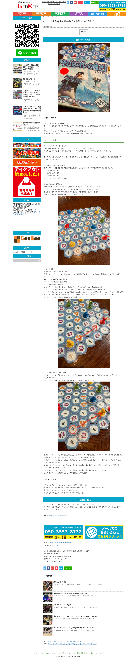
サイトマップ (100, 653)
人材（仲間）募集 (78, 653)
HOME (36, 653)
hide (85, 31)
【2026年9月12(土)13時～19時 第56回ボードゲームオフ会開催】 (32, 67)
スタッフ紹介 (89, 653)
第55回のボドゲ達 (29, 79)
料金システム (45, 653)
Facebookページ (57, 545)
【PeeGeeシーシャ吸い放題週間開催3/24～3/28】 (70, 593)
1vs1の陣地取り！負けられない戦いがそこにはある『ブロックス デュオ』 (72, 644)
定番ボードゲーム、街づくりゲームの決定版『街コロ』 (66, 641)
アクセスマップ (55, 653)
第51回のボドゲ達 (59, 582)
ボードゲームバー (53, 515)
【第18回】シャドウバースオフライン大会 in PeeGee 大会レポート (77, 616)
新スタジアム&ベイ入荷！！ (63, 605)
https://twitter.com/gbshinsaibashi (61, 542)
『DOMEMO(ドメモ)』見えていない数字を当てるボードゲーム (74, 628)
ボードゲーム (64, 515)
